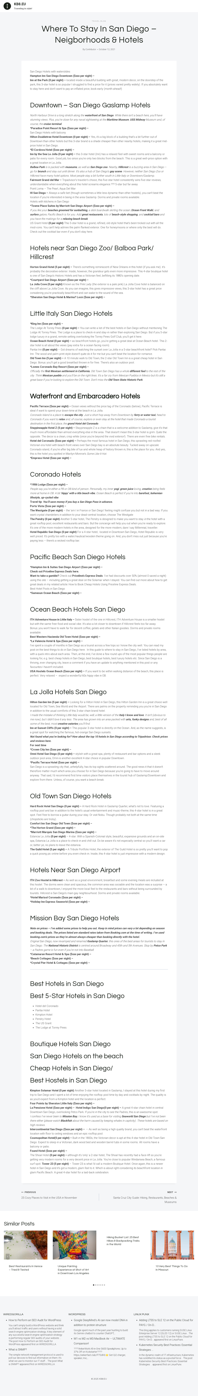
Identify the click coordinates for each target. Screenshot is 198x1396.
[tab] (93, 1285)
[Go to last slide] (8, 1256)
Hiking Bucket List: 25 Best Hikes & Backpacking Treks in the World (123, 1241)
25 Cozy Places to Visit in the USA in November (49, 1195)
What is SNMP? (18, 1349)
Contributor (91, 49)
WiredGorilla (13, 1314)
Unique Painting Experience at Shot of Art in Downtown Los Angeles (73, 1270)
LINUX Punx (141, 1314)
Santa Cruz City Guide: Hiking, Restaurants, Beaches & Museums (145, 1197)
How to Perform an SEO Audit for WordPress (35, 1320)
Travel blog (99, 21)
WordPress (76, 1314)
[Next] (190, 1256)
